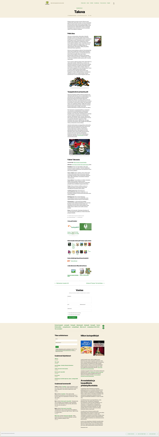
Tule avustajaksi (58, 328)
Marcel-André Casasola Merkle (80, 162)
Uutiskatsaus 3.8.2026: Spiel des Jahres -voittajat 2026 (66, 378)
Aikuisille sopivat (71, 215)
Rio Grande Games (84, 164)
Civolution (64, 386)
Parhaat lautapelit (59, 325)
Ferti (73, 164)
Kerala (89, 246)
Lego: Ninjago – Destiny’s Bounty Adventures (64, 365)
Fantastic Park (69, 254)
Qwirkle (89, 251)
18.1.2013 (83, 15)
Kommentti (69, 296)
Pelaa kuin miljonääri (68, 415)
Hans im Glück (77, 164)
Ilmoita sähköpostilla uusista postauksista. (74, 314)
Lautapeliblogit (75, 327)
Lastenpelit (66, 325)
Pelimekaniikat (58, 327)
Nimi (68, 304)
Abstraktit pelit (80, 217)
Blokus (85, 253)
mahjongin (93, 372)
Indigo (85, 246)
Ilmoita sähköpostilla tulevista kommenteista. (75, 312)
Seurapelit (92, 325)
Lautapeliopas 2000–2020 (93, 327)
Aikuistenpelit (79, 325)
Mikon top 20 (83, 327)
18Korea (56, 358)
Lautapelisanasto (67, 327)
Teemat (98, 325)
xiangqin (101, 372)
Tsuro (73, 253)
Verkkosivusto (69, 308)
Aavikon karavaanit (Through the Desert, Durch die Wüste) (73, 246)
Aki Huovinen (74, 15)
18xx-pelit (57, 362)
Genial (81, 253)
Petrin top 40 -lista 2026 (60, 372)
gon (89, 372)
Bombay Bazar (77, 254)
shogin (96, 372)
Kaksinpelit (86, 325)
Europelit (75, 215)
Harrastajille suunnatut (80, 215)
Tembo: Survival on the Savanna (61, 368)
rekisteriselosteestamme (67, 350)
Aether (69, 246)
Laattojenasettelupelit (72, 217)
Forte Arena (57, 375)
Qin (77, 246)
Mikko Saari (57, 415)
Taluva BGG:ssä (74, 261)
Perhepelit (72, 325)
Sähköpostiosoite (83, 304)
